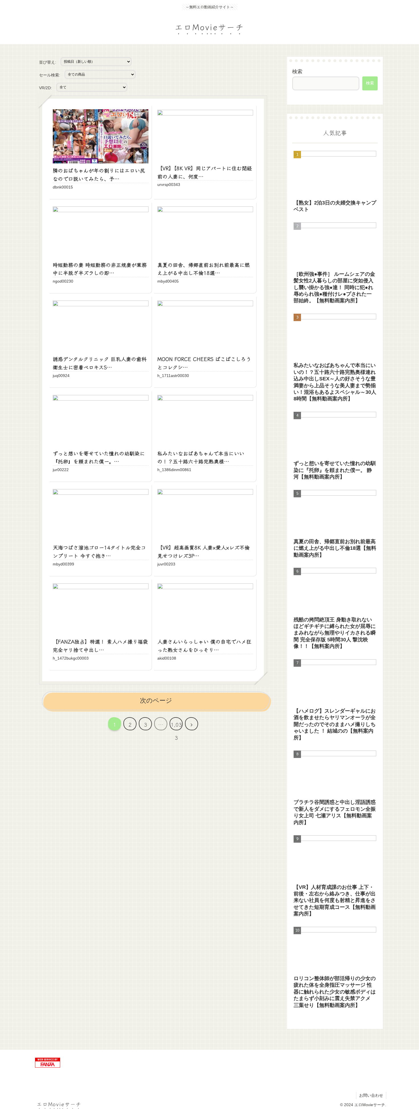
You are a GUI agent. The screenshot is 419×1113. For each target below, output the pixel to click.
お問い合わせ (371, 1095)
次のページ (156, 700)
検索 (297, 71)
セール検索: (49, 75)
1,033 (176, 725)
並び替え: (47, 62)
